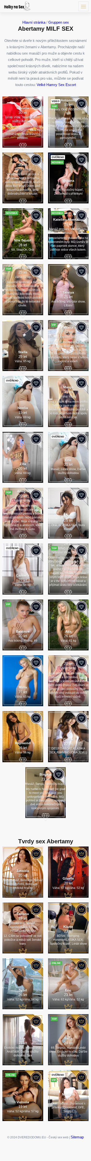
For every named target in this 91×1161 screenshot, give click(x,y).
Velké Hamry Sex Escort (56, 85)
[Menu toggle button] (83, 6)
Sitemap (77, 1137)
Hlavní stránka (33, 22)
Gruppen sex (58, 22)
